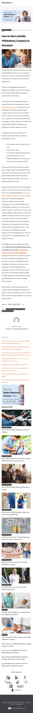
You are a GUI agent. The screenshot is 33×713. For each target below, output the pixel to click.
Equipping (4, 609)
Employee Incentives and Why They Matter (14, 364)
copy (23, 304)
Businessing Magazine (7, 3)
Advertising (19, 704)
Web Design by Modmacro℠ (18, 708)
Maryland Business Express (10, 107)
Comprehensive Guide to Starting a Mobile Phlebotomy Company (15, 252)
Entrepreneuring (6, 30)
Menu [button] (29, 2)
